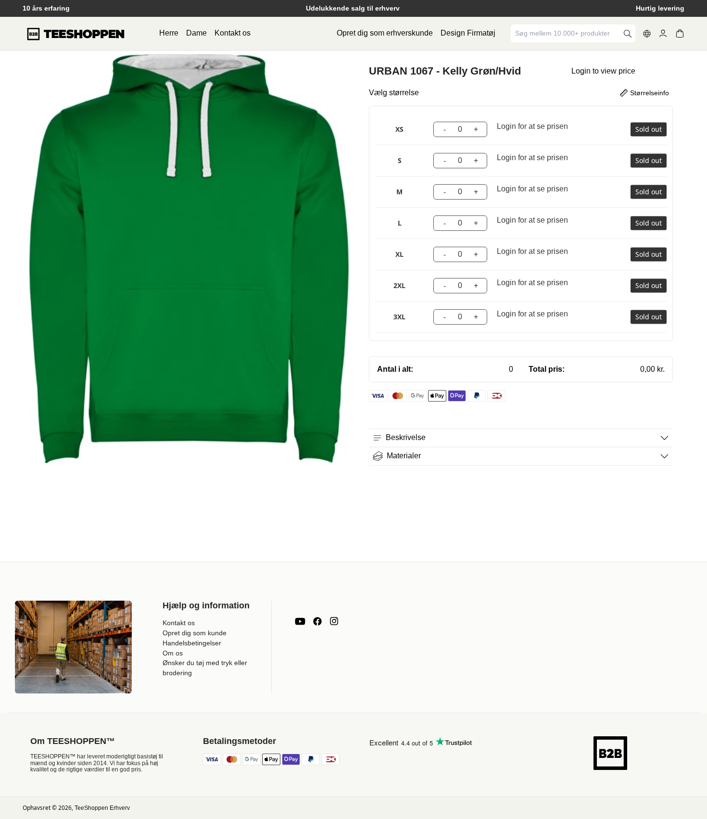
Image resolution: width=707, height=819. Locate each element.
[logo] (75, 33)
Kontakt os (233, 33)
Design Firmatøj (468, 33)
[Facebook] (317, 621)
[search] (627, 33)
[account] (663, 33)
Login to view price (603, 71)
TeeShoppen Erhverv (102, 808)
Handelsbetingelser (192, 643)
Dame (196, 33)
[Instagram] (333, 621)
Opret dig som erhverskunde (385, 33)
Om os (173, 653)
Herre (168, 33)
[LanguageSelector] (647, 34)
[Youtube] (300, 621)
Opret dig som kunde (195, 633)
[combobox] (566, 33)
